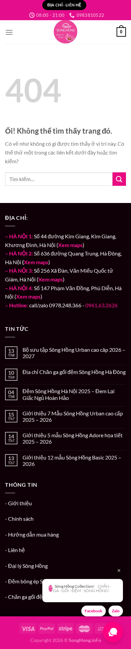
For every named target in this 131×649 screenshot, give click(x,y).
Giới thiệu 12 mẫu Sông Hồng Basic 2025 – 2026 (72, 460)
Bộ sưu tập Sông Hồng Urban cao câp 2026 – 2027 (74, 352)
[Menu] (9, 32)
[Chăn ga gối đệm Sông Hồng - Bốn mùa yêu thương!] (65, 32)
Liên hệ (16, 550)
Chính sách (21, 518)
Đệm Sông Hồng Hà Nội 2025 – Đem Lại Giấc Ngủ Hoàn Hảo (69, 394)
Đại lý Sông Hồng (28, 565)
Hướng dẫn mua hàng (33, 534)
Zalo (116, 610)
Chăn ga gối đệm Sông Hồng (40, 596)
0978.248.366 (65, 305)
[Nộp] (119, 178)
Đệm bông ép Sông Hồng (36, 581)
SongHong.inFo (85, 640)
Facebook (93, 610)
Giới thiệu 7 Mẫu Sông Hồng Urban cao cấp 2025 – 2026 (73, 416)
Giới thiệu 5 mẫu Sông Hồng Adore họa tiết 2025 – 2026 (73, 438)
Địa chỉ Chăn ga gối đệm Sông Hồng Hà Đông (74, 372)
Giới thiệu (20, 503)
